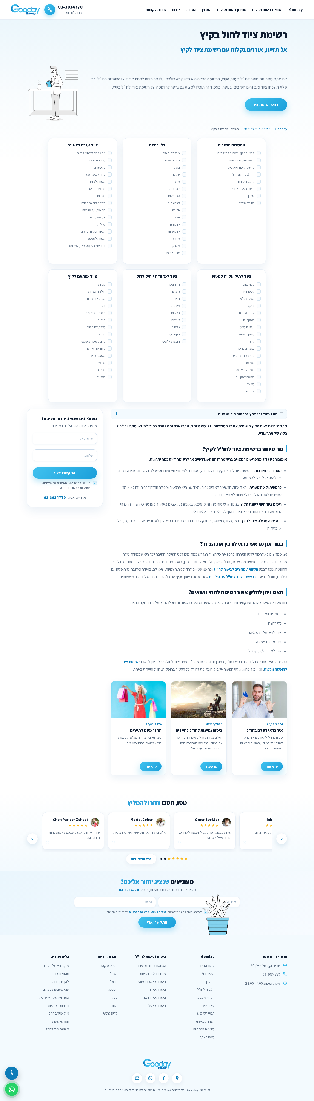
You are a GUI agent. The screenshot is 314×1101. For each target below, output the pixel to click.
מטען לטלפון (246, 299)
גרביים (176, 291)
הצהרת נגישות (205, 1021)
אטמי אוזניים (246, 313)
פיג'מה (175, 306)
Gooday (296, 9)
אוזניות (250, 391)
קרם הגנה (174, 224)
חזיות (176, 299)
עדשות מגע (247, 327)
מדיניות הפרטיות (139, 912)
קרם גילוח (174, 203)
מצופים (101, 363)
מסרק (176, 246)
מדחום (101, 196)
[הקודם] (281, 838)
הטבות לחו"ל (205, 989)
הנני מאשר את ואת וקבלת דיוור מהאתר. (66, 485)
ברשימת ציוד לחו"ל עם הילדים (232, 576)
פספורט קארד (108, 965)
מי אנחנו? (208, 973)
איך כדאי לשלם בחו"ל (264, 730)
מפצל (250, 384)
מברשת (175, 239)
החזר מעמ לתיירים (146, 730)
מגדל (113, 973)
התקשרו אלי (157, 922)
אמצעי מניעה (97, 217)
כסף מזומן (248, 284)
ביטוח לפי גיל (157, 1005)
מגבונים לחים (97, 160)
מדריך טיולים (246, 203)
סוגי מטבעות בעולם (56, 989)
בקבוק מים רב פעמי (93, 341)
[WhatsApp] (150, 1078)
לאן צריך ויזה (60, 981)
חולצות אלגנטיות (170, 341)
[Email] (137, 1078)
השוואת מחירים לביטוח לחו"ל (235, 569)
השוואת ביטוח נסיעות (268, 9)
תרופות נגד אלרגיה (93, 210)
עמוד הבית (207, 965)
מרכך (176, 182)
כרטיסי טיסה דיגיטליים (241, 167)
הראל (113, 981)
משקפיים (248, 320)
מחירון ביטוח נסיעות (231, 9)
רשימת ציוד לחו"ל (57, 1029)
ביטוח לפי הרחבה (154, 997)
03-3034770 (55, 497)
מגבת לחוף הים (96, 327)
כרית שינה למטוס (243, 356)
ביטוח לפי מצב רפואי (152, 981)
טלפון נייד (248, 291)
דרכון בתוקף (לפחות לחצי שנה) (235, 153)
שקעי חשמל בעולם (56, 965)
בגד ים (101, 320)
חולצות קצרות (96, 291)
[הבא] (32, 838)
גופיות (101, 284)
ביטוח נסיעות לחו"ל (242, 189)
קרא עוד (272, 766)
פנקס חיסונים (246, 182)
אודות (176, 9)
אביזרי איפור (172, 253)
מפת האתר (207, 1037)
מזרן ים (101, 377)
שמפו (176, 174)
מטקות (101, 370)
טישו (251, 341)
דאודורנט (174, 189)
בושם (177, 167)
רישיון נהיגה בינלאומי (241, 160)
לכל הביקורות (141, 859)
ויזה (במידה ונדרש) (243, 174)
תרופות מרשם (96, 189)
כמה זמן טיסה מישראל (54, 997)
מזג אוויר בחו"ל (59, 1013)
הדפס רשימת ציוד (266, 104)
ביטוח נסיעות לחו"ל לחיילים (199, 730)
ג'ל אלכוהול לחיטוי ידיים (91, 153)
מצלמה (249, 363)
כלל (114, 997)
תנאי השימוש (65, 483)
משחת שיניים (172, 160)
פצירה (176, 210)
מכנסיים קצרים (96, 299)
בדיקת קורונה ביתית (93, 203)
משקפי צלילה (97, 356)
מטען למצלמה (245, 370)
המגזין (206, 9)
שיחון (251, 196)
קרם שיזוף (173, 231)
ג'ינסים (176, 327)
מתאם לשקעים (245, 377)
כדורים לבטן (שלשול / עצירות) (87, 246)
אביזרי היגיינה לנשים (93, 231)
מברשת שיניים (171, 153)
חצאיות (175, 313)
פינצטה (175, 217)
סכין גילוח (174, 196)
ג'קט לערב (173, 334)
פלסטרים (99, 167)
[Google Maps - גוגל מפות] (177, 1078)
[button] (11, 1073)
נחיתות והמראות (58, 1005)
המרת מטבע (205, 997)
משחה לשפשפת (95, 239)
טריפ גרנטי (110, 1013)
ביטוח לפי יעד (157, 989)
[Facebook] (163, 1078)
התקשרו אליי (64, 472)
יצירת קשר (207, 1005)
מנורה (113, 1005)
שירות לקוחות (156, 9)
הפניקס (112, 989)
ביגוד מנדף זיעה (95, 348)
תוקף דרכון (62, 973)
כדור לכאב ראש (95, 174)
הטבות (191, 9)
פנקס (251, 306)
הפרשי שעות (60, 1021)
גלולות (101, 224)
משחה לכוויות (97, 182)
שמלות (175, 320)
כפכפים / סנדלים (95, 313)
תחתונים (174, 284)
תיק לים (100, 334)
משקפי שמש (246, 334)
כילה (102, 306)
